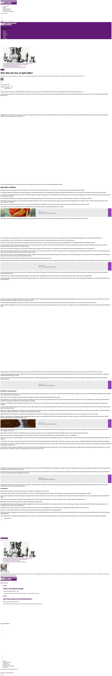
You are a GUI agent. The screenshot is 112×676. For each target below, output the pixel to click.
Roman (5, 33)
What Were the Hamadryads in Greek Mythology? (15, 64)
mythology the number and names (57, 200)
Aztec (4, 37)
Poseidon (5, 371)
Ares (94, 192)
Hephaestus (27, 192)
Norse (4, 32)
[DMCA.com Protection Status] (7, 672)
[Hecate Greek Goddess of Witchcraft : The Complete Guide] (19, 62)
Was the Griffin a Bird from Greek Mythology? (14, 67)
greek (8, 563)
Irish (4, 36)
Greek (4, 31)
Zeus (47, 242)
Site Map (5, 667)
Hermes (7, 260)
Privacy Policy (6, 10)
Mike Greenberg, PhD (5, 84)
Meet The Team (7, 8)
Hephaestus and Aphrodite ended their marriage (30, 198)
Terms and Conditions (8, 11)
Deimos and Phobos (15, 206)
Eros (20, 115)
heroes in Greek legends (16, 435)
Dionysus (44, 272)
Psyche (103, 251)
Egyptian (5, 34)
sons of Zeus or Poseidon (84, 468)
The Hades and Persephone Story (11, 65)
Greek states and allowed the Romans (88, 512)
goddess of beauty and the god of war (12, 200)
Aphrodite (57, 94)
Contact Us (6, 6)
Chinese (5, 38)
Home (4, 7)
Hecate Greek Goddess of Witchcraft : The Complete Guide (17, 63)
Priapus (3, 403)
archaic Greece (55, 447)
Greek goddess (14, 190)
